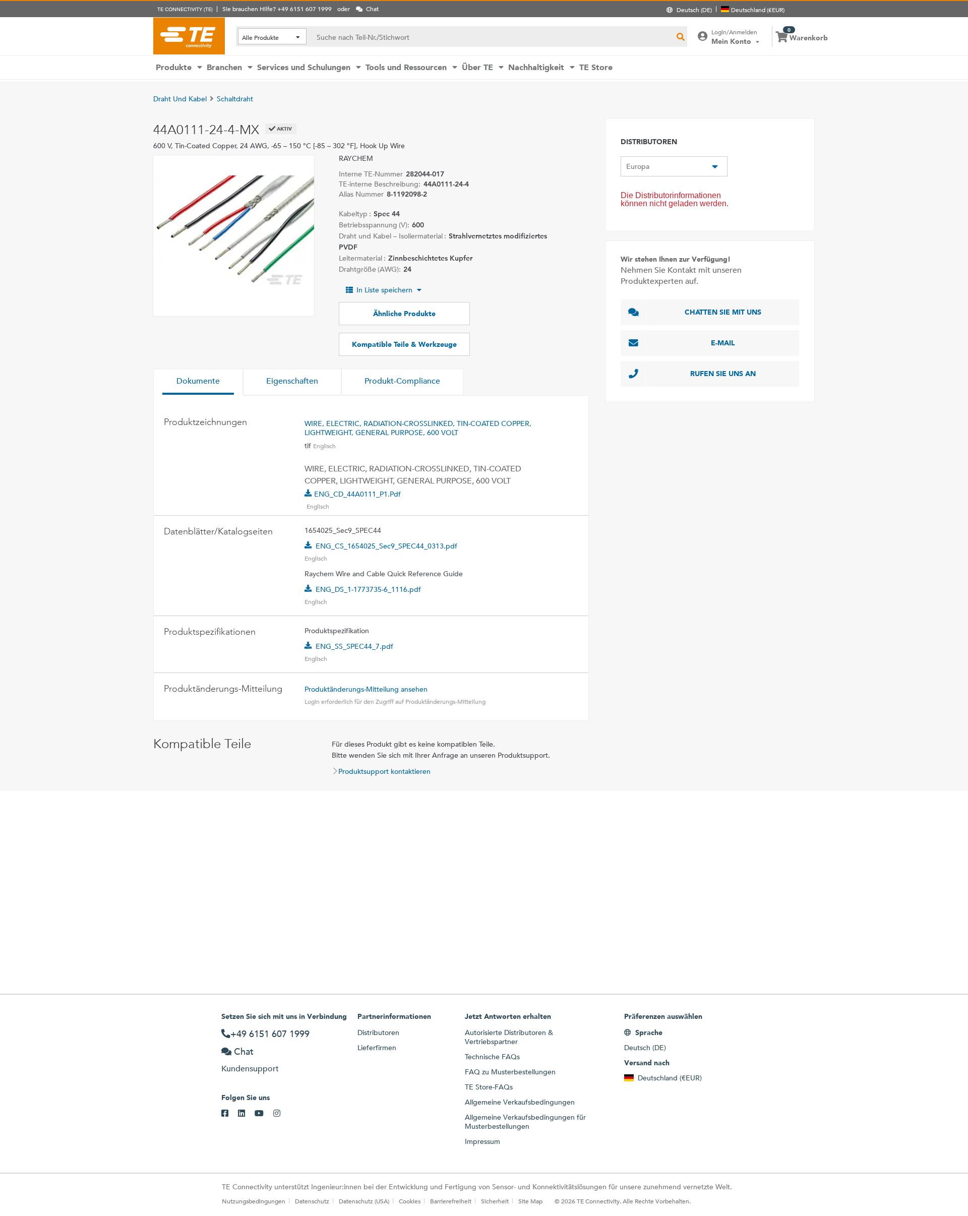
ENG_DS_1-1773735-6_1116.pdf (368, 589)
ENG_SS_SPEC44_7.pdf (354, 646)
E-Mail (723, 342)
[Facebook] (229, 1113)
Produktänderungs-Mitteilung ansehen (366, 689)
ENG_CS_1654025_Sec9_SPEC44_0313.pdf (386, 546)
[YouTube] (264, 1113)
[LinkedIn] (246, 1113)
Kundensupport (250, 1068)
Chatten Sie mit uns (723, 312)
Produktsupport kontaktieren (384, 771)
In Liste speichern (384, 289)
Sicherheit (495, 1201)
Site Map (530, 1201)
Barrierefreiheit (450, 1201)
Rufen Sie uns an (723, 373)
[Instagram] (281, 1113)
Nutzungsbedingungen (253, 1201)
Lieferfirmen (376, 1047)
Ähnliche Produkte (404, 313)
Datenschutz (312, 1201)
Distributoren (378, 1032)
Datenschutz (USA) (364, 1201)
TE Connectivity (189, 35)
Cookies (409, 1201)
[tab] (198, 382)
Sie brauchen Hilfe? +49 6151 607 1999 (277, 9)
